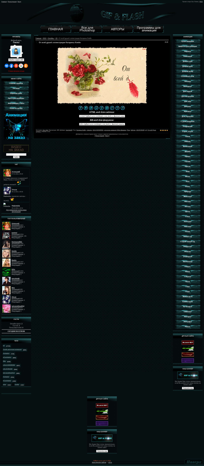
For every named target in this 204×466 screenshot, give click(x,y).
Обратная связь (16, 93)
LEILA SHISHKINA (9, 365)
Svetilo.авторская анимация (12, 349)
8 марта (187, 266)
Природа (187, 191)
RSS (201, 1)
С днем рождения (187, 121)
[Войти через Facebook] (11, 66)
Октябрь (51, 38)
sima (4, 384)
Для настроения (188, 96)
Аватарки (187, 316)
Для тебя (45, 130)
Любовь (187, 141)
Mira (4, 361)
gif (4, 345)
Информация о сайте (16, 103)
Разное (187, 326)
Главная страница (16, 83)
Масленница (187, 261)
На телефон (187, 306)
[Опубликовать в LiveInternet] (96, 108)
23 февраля (187, 256)
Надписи (187, 51)
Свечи (187, 136)
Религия (187, 251)
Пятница (187, 81)
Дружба (188, 151)
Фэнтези (187, 201)
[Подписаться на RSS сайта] (122, 108)
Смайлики (188, 311)
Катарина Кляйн (81, 130)
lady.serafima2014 (9, 373)
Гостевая (16, 88)
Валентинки (187, 146)
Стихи (187, 216)
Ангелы (188, 206)
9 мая (188, 291)
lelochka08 (69, 130)
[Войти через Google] (21, 66)
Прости (187, 166)
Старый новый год (187, 241)
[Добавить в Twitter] (91, 108)
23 (56, 38)
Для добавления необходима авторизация (16, 210)
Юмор (187, 271)
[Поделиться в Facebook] (80, 108)
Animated (6, 376)
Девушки (187, 106)
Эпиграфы (187, 321)
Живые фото (187, 296)
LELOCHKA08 (7, 369)
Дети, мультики (187, 116)
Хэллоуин (187, 221)
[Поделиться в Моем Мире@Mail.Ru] (107, 108)
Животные (188, 196)
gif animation (7, 357)
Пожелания (187, 56)
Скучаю (187, 161)
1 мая (188, 286)
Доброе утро (187, 61)
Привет (187, 156)
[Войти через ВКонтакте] (7, 66)
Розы (128, 130)
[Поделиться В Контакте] (86, 108)
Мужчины (187, 111)
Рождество (187, 246)
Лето (187, 181)
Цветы (187, 211)
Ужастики (187, 226)
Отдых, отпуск (187, 131)
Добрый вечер (187, 71)
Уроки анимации (187, 41)
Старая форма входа (16, 71)
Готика (187, 231)
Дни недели (187, 91)
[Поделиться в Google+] (112, 108)
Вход (19, 1)
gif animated (7, 380)
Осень (187, 186)
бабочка (133, 130)
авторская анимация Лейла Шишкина (115, 130)
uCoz (110, 462)
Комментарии (187, 301)
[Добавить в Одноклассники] (101, 108)
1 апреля (187, 276)
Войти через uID (16, 60)
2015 (44, 38)
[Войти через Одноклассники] (26, 66)
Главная (4, 1)
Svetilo (17, 384)
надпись (38, 131)
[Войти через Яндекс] (16, 66)
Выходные (187, 86)
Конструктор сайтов (99, 462)
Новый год (187, 236)
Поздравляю (187, 126)
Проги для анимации (16, 98)
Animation (6, 353)
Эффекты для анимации (187, 46)
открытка (89, 130)
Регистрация (12, 1)
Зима (188, 171)
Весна (187, 176)
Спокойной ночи (187, 76)
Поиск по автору (16, 108)
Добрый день (187, 66)
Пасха (187, 281)
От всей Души (152, 130)
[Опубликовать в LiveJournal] (117, 108)
